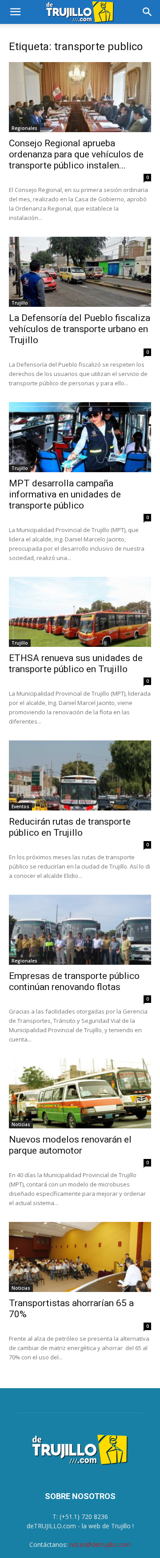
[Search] (147, 12)
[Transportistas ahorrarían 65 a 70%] (80, 1257)
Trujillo (20, 303)
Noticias (21, 1124)
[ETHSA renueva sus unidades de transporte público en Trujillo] (80, 612)
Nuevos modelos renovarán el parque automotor (70, 1145)
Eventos (20, 806)
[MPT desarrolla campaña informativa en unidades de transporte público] (80, 437)
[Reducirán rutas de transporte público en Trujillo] (80, 775)
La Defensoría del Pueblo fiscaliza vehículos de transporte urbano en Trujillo (79, 329)
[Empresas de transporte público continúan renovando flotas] (80, 930)
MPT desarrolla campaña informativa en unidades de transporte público (65, 494)
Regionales (24, 128)
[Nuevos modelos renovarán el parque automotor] (80, 1093)
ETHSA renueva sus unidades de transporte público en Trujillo (76, 663)
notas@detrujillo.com (100, 1544)
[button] (15, 12)
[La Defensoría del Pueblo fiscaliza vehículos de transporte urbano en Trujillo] (80, 272)
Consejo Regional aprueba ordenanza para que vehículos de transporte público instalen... (76, 154)
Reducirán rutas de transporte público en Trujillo (70, 827)
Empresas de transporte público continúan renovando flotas (74, 981)
